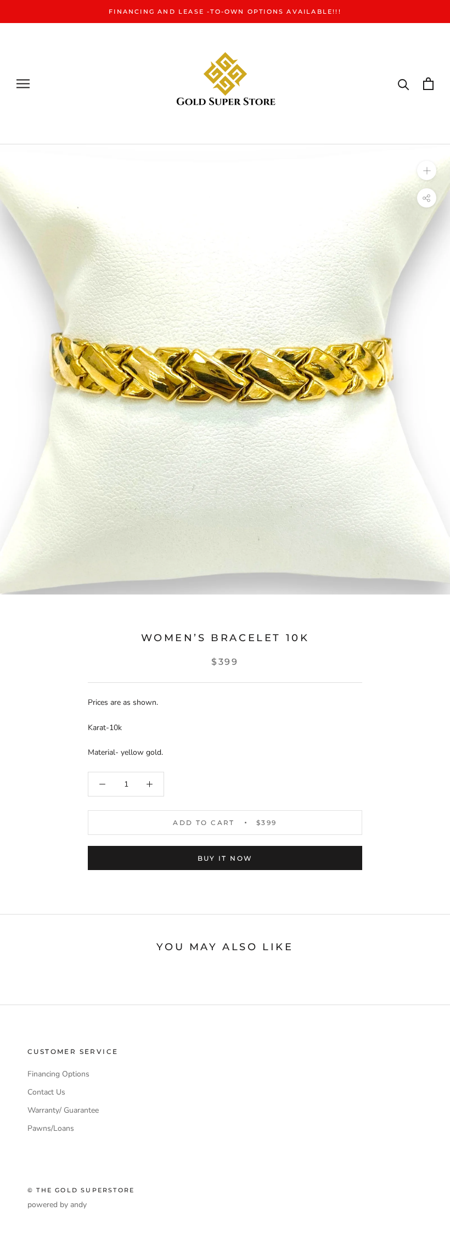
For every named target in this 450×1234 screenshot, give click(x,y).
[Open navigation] (23, 83)
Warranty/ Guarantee (63, 1110)
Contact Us (46, 1092)
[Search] (403, 83)
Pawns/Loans (50, 1128)
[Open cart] (428, 83)
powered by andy (57, 1204)
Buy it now (225, 858)
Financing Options (58, 1074)
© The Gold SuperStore (80, 1190)
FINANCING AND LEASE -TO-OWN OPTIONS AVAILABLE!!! (225, 11)
